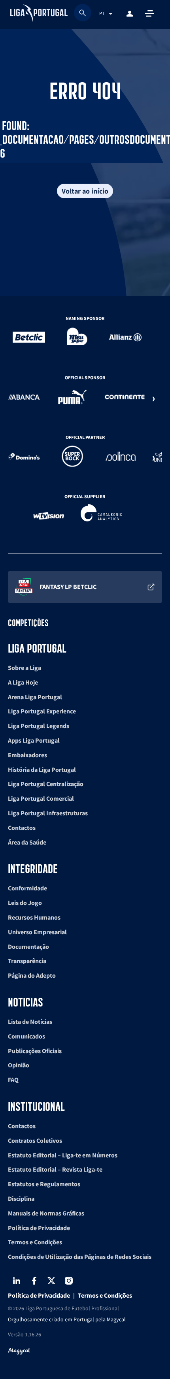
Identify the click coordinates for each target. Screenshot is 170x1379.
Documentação (28, 946)
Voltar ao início (85, 191)
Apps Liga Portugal (34, 740)
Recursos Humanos (34, 917)
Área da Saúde (27, 842)
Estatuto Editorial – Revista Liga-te (55, 1169)
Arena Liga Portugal (35, 697)
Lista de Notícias (30, 1021)
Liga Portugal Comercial (41, 798)
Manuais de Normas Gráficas (46, 1213)
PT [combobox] (101, 13)
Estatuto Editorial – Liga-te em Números (62, 1155)
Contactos (22, 828)
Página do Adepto (32, 975)
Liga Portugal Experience (42, 711)
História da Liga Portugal (42, 769)
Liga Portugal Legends (38, 726)
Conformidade (27, 888)
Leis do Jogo (25, 903)
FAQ (13, 1080)
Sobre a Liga (24, 668)
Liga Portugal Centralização (45, 784)
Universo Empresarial (37, 932)
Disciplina (21, 1198)
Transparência (27, 961)
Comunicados (26, 1036)
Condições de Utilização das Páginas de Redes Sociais (79, 1256)
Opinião (18, 1065)
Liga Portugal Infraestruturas (48, 813)
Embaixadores (27, 755)
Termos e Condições (35, 1242)
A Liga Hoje (23, 682)
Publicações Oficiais (35, 1051)
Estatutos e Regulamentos (44, 1184)
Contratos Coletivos (35, 1140)
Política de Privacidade (39, 1228)
